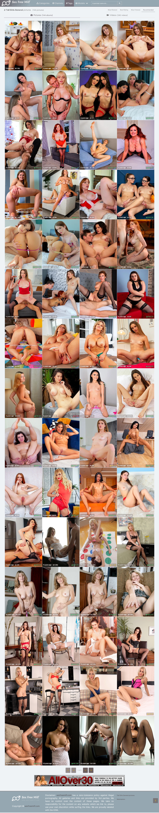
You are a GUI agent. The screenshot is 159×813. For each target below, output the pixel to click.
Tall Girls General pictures (126, 795)
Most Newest (112, 10)
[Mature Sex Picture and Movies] (79, 785)
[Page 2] (85, 770)
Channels (59, 3)
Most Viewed (135, 10)
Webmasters (121, 799)
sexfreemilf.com (32, 806)
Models (81, 3)
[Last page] (91, 770)
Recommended (148, 10)
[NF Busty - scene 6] (98, 194)
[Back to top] (155, 800)
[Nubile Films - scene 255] (23, 294)
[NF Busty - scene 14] (61, 95)
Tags (70, 3)
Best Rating (124, 10)
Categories (44, 3)
